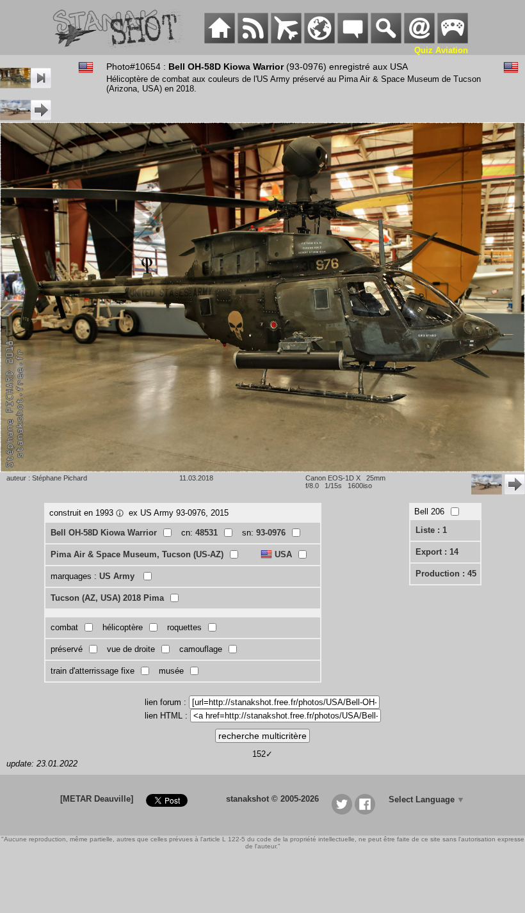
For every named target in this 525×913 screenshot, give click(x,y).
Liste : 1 (431, 530)
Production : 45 (446, 573)
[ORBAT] (286, 40)
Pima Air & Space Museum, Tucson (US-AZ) (137, 554)
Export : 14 (437, 552)
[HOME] (219, 40)
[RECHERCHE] (386, 40)
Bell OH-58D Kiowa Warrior (104, 532)
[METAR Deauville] (96, 799)
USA (283, 554)
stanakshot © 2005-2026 (272, 799)
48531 (206, 532)
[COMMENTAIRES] (352, 40)
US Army (118, 576)
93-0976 (271, 532)
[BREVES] (253, 40)
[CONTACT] (419, 40)
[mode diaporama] (25, 85)
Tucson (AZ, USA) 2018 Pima (107, 598)
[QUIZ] (452, 40)
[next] (25, 117)
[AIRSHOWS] (319, 40)
